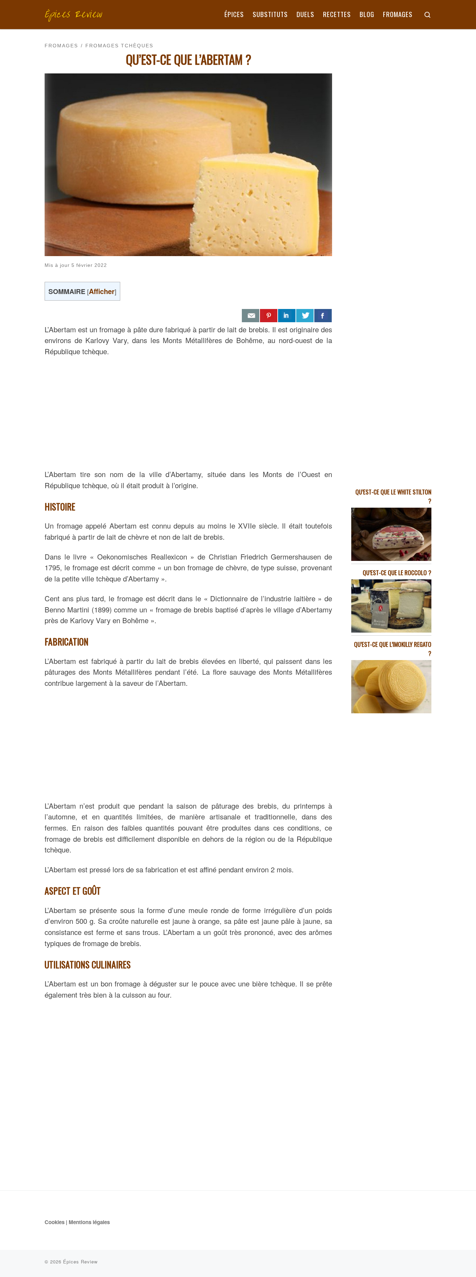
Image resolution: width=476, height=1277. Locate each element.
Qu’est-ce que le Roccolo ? (397, 572)
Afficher (102, 291)
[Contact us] (250, 315)
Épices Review (80, 1261)
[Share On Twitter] (305, 315)
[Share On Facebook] (323, 315)
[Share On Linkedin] (286, 315)
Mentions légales (89, 1222)
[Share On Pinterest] (268, 315)
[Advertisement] (188, 411)
